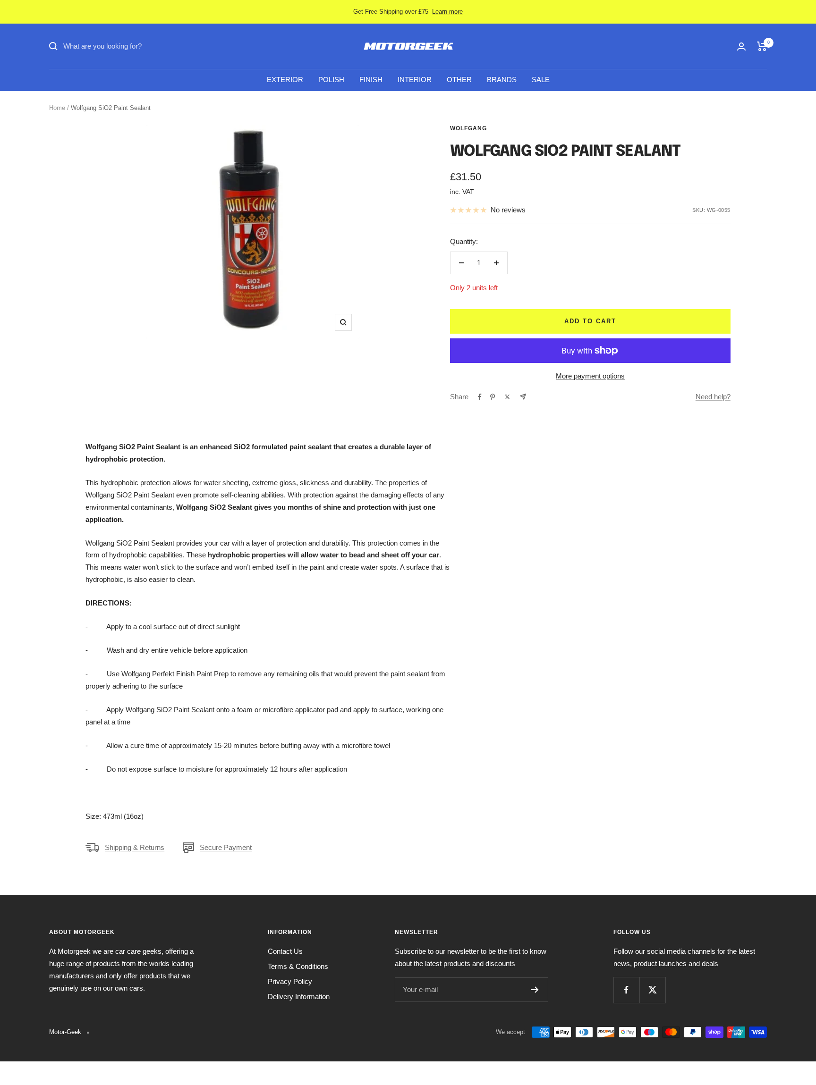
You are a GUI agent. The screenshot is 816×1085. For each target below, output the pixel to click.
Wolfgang (468, 128)
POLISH (331, 80)
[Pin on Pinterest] (492, 397)
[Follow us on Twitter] (652, 990)
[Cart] (762, 46)
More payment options (590, 376)
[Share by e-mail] (523, 397)
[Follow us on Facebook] (626, 990)
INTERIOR (415, 80)
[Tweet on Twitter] (507, 397)
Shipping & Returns (134, 847)
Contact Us (285, 951)
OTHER (459, 80)
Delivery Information (299, 996)
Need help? (713, 397)
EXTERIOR (285, 80)
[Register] (535, 989)
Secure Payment (226, 847)
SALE (541, 80)
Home (57, 107)
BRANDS (502, 80)
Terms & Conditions (298, 966)
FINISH (370, 80)
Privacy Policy (290, 981)
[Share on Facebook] (480, 397)
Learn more (447, 11)
